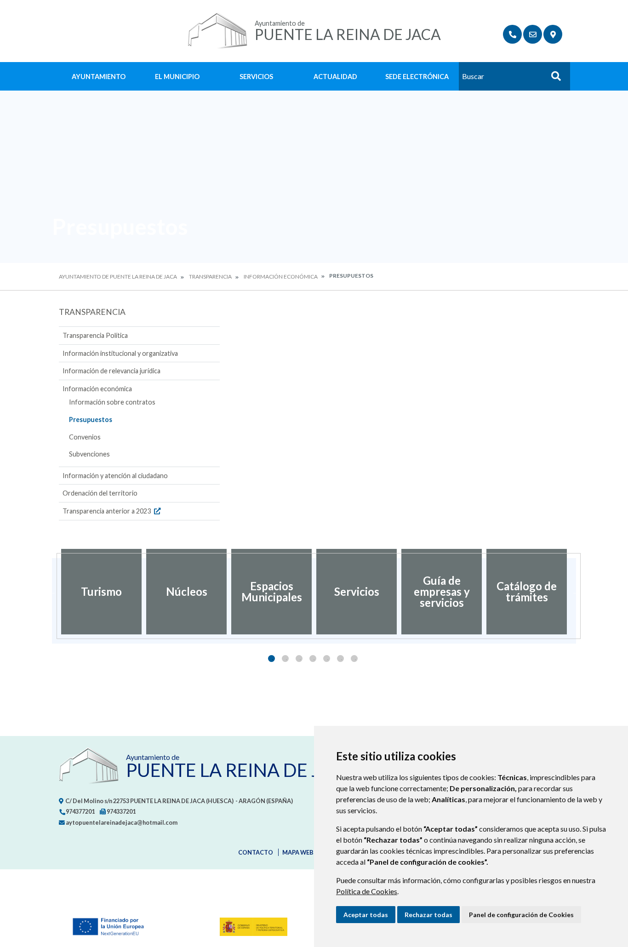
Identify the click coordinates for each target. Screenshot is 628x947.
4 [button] (312, 658)
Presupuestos (90, 419)
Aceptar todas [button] (365, 914)
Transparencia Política (95, 335)
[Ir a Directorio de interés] (512, 34)
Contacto (255, 852)
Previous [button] (52, 591)
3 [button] (299, 658)
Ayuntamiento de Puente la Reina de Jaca (118, 276)
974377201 (80, 811)
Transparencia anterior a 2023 (107, 511)
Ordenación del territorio (100, 493)
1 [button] (271, 658)
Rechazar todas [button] (428, 914)
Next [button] (576, 591)
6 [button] (340, 658)
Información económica (281, 276)
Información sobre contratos (112, 402)
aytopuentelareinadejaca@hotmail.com (121, 822)
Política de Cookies (366, 891)
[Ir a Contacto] (532, 34)
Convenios (85, 437)
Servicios (256, 76)
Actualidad (335, 76)
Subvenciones (89, 454)
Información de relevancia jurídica (111, 371)
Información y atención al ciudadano (115, 475)
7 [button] (354, 658)
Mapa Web (298, 852)
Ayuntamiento (99, 76)
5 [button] (326, 658)
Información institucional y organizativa (120, 353)
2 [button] (285, 658)
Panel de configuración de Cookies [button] (521, 914)
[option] (101, 591)
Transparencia (210, 276)
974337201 (121, 811)
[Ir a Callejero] (552, 34)
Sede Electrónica (417, 76)
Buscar (553, 78)
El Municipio (177, 76)
